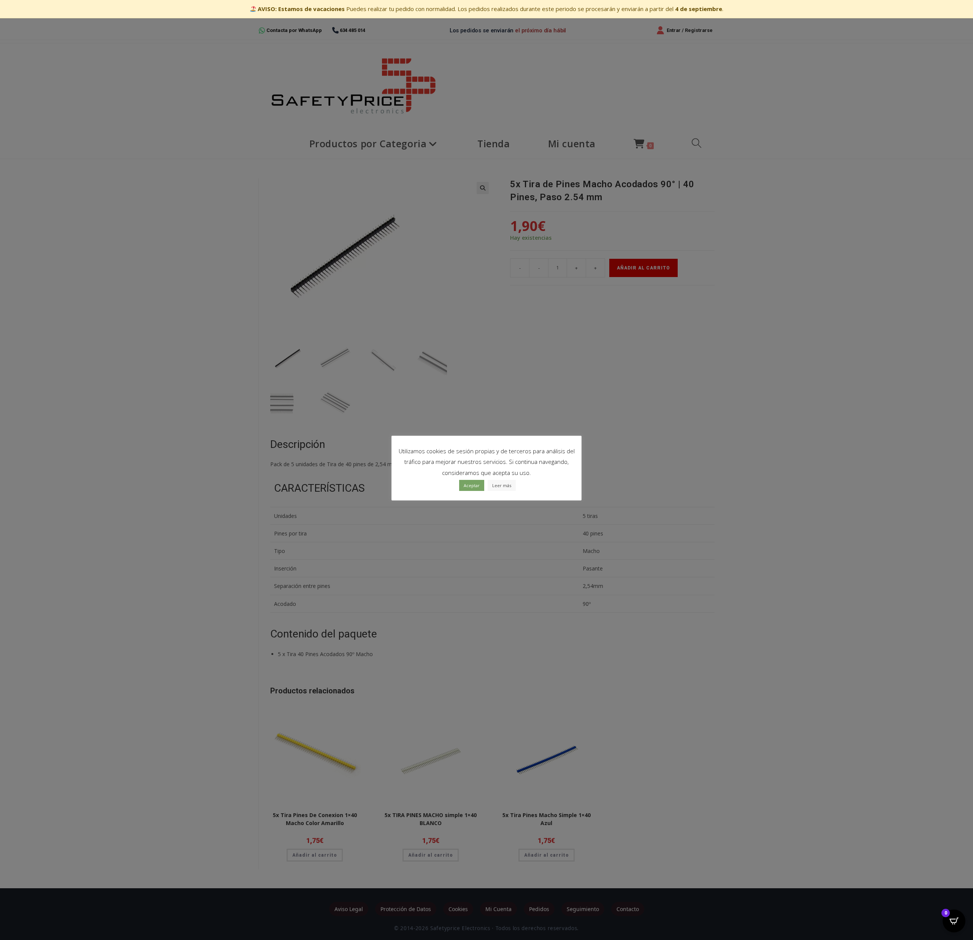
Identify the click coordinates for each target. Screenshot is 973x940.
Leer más (501, 485)
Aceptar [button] (472, 485)
